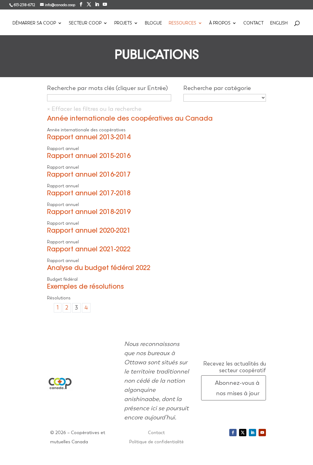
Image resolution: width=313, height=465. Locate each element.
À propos (219, 23)
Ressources (182, 23)
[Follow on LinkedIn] (252, 432)
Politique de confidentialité (156, 442)
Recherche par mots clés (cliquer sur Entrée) (107, 88)
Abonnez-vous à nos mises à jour (237, 388)
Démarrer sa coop (34, 23)
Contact (253, 23)
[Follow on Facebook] (233, 432)
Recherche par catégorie (217, 88)
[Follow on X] (242, 432)
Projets (123, 23)
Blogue (153, 23)
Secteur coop (85, 23)
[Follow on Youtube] (262, 432)
